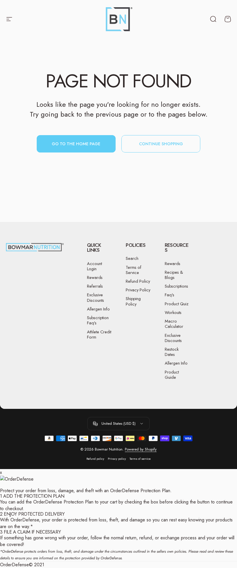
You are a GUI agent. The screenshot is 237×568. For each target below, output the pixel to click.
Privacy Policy (138, 290)
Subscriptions (176, 286)
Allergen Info (98, 309)
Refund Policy (138, 281)
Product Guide (172, 375)
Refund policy (95, 459)
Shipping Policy (133, 301)
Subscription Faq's (98, 320)
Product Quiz (176, 303)
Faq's (169, 294)
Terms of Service (133, 270)
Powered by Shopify (141, 449)
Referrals (95, 286)
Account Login (94, 266)
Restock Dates (172, 352)
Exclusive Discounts (95, 297)
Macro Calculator (174, 324)
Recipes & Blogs (174, 275)
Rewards (95, 277)
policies (180, 551)
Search (132, 258)
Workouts (173, 312)
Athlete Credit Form (99, 334)
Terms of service (140, 459)
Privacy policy (117, 459)
